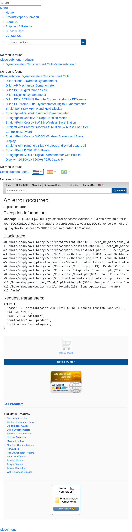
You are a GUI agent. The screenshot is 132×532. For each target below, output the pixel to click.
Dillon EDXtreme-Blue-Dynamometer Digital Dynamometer (46, 104)
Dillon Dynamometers (18, 430)
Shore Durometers (17, 456)
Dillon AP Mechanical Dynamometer (30, 85)
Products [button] (23, 185)
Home (10, 12)
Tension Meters (15, 460)
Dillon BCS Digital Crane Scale (27, 90)
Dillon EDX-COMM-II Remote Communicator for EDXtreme (46, 99)
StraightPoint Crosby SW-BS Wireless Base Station (41, 122)
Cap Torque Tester (17, 418)
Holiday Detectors (16, 437)
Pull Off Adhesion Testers (20, 452)
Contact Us (13, 35)
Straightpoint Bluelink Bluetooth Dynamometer (37, 113)
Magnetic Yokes (15, 441)
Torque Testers (15, 464)
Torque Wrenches (16, 468)
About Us (12, 21)
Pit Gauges (13, 449)
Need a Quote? (66, 361)
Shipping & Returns (19, 26)
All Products (14, 404)
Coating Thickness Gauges (21, 422)
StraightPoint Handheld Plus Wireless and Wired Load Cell (46, 145)
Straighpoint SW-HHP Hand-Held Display (34, 108)
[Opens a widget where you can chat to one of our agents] (119, 526)
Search (121, 190)
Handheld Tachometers (19, 433)
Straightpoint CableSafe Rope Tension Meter (36, 118)
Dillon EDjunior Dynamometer (26, 94)
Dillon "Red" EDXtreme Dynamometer (31, 81)
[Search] (83, 42)
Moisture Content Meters (20, 445)
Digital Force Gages (18, 426)
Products (22, 17)
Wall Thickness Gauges (19, 472)
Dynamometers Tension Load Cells (29, 64)
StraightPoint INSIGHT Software (28, 150)
